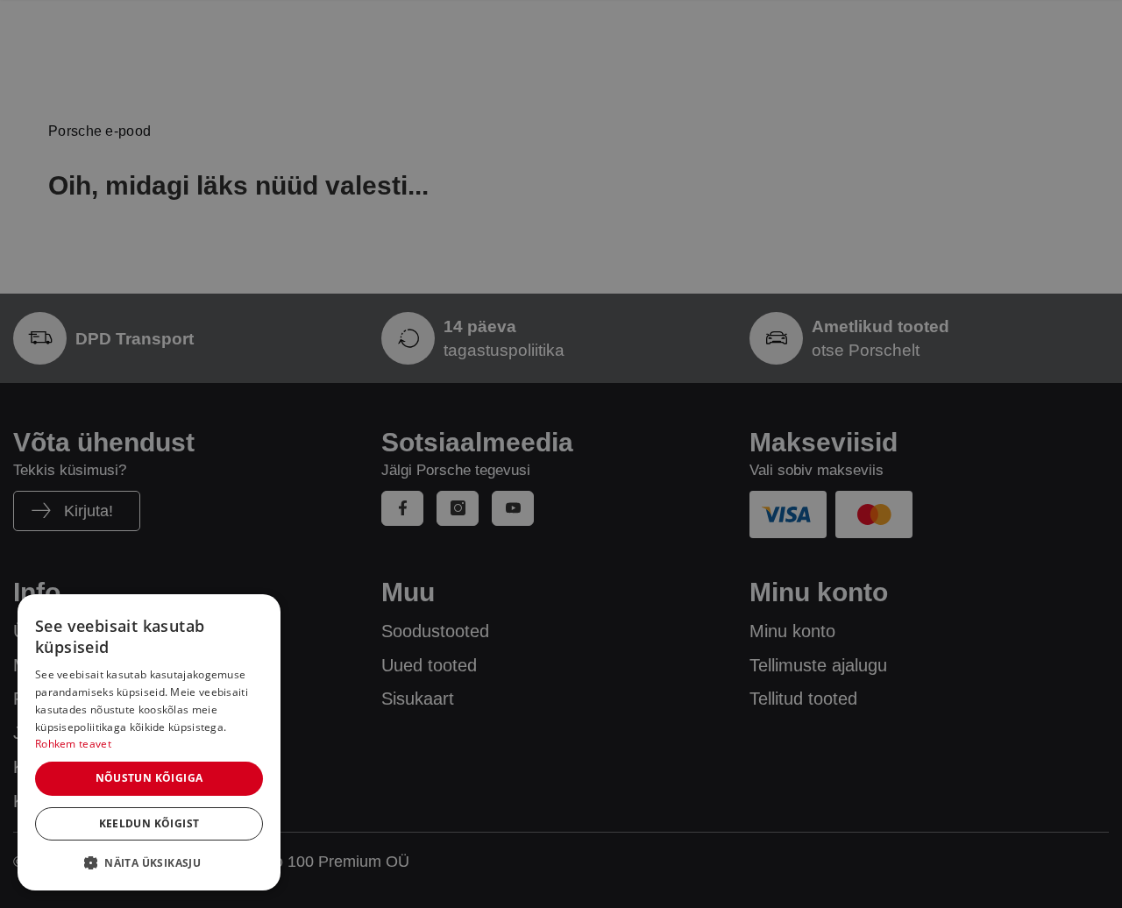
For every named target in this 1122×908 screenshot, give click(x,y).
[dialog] (149, 742)
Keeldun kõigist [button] (149, 823)
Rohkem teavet (73, 743)
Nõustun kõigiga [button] (149, 777)
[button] (149, 862)
